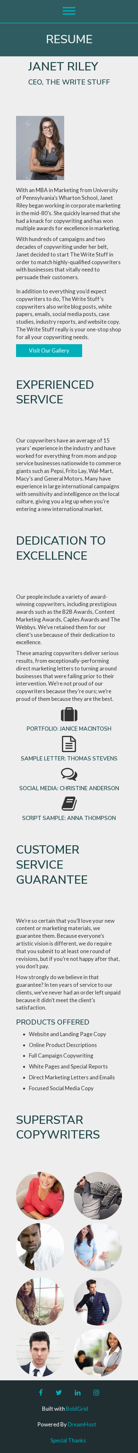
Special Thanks (68, 1440)
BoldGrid (77, 1408)
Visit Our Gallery (49, 350)
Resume (69, 39)
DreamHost (82, 1424)
